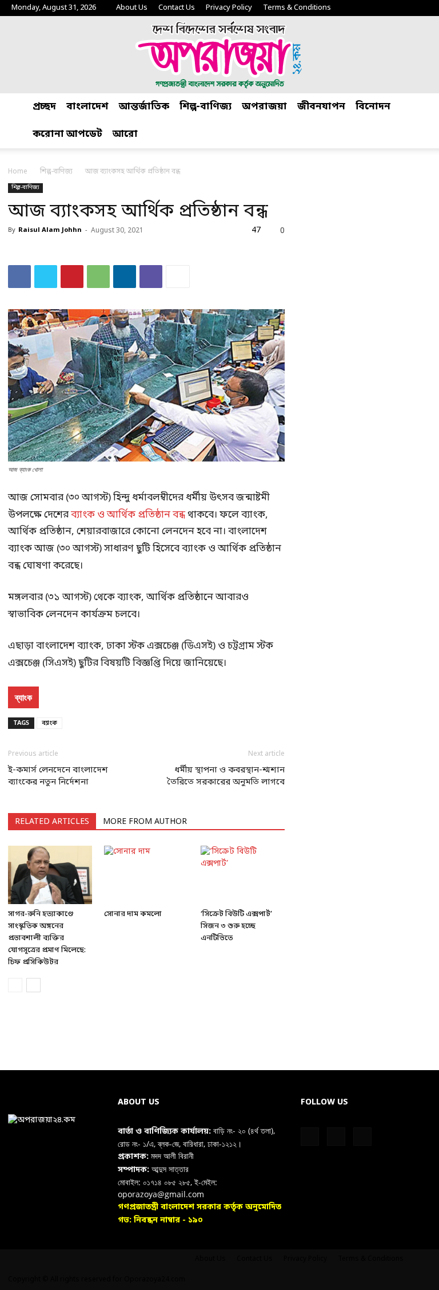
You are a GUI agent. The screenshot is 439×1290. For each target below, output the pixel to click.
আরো (125, 134)
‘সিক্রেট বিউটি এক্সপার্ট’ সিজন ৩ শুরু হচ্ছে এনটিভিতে (236, 926)
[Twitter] (400, 8)
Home (17, 171)
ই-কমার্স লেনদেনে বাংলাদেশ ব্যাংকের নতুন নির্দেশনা (58, 776)
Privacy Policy (229, 8)
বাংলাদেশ (87, 106)
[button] (425, 107)
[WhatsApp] (98, 276)
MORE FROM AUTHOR (145, 821)
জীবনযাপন (321, 106)
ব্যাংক (23, 697)
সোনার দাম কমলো (133, 914)
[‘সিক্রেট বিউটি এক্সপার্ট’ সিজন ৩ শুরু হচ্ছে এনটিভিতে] (243, 875)
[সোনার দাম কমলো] (146, 875)
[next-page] (33, 985)
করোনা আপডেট (67, 134)
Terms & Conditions (297, 8)
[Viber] (150, 276)
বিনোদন (373, 106)
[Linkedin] (124, 276)
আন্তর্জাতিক (144, 106)
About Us (131, 8)
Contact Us (176, 8)
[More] (178, 276)
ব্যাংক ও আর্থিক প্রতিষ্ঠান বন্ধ (127, 515)
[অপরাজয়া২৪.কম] (219, 54)
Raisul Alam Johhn (50, 230)
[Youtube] (419, 8)
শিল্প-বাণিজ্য (205, 106)
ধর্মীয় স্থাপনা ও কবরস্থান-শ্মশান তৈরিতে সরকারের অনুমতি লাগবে (226, 776)
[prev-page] (15, 985)
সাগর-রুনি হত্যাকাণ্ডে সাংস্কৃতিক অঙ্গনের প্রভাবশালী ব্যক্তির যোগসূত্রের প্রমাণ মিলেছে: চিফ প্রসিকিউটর (47, 938)
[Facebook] (381, 8)
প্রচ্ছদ (44, 106)
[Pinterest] (72, 276)
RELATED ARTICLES (52, 821)
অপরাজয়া (264, 106)
